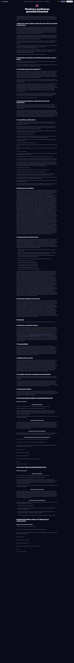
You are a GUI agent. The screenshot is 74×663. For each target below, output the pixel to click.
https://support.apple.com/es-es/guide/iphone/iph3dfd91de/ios (41, 334)
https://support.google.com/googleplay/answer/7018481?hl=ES (30, 335)
